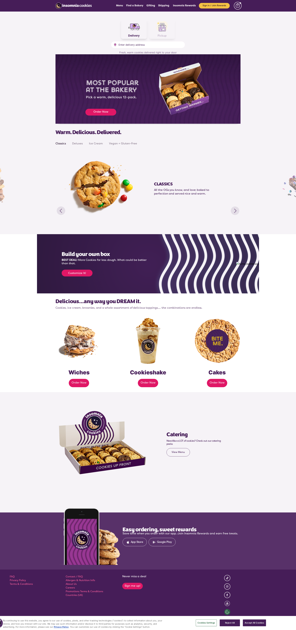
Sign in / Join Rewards (214, 5)
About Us (71, 584)
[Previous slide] (61, 211)
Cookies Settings (206, 623)
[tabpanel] (148, 186)
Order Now (100, 112)
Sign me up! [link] (132, 586)
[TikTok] (227, 579)
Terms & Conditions (21, 584)
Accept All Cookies (254, 623)
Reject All (230, 623)
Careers (70, 588)
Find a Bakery (134, 5)
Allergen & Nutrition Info (80, 580)
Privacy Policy (18, 580)
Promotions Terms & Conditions (84, 591)
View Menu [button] (178, 452)
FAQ (12, 577)
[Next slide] (235, 211)
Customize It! (77, 273)
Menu (119, 5)
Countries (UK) (74, 595)
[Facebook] (227, 596)
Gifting (150, 5)
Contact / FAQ (74, 577)
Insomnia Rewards (184, 5)
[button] (148, 44)
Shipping (163, 5)
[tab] (61, 144)
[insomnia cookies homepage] (76, 6)
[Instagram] (227, 587)
